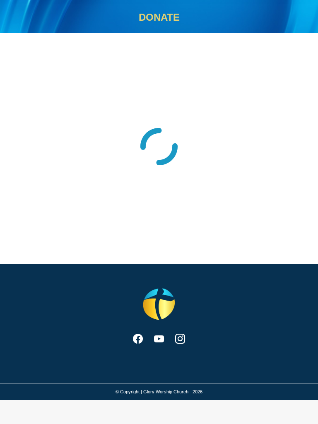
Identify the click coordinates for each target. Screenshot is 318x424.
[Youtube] (159, 339)
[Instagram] (179, 339)
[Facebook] (138, 339)
